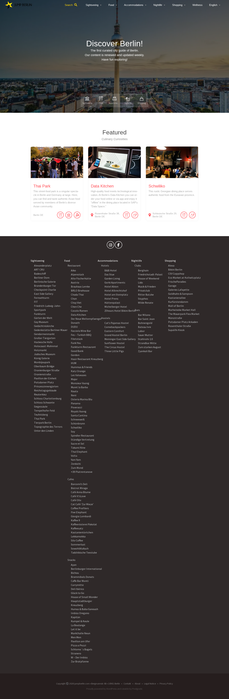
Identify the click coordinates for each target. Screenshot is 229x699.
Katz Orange (78, 371)
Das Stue (109, 274)
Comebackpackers (114, 327)
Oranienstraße (42, 374)
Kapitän (75, 617)
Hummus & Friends (81, 367)
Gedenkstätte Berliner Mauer (50, 330)
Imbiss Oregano (80, 613)
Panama (75, 403)
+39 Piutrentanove (81, 471)
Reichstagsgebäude (45, 390)
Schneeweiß (78, 419)
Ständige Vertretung (82, 439)
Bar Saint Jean (146, 319)
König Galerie (42, 358)
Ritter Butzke (146, 294)
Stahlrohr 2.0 (145, 339)
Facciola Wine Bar (81, 330)
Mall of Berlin (176, 305)
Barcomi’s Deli (79, 484)
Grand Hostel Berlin (115, 335)
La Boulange (78, 625)
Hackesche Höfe (43, 342)
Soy (73, 431)
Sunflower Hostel (114, 343)
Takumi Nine (78, 447)
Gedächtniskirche (44, 326)
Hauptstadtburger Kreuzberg (81, 603)
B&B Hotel (110, 270)
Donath (75, 322)
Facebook (118, 246)
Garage (172, 285)
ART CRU (39, 269)
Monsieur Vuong (80, 383)
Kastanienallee (177, 297)
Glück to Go (77, 593)
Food (111, 5)
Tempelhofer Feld (44, 410)
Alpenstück (77, 274)
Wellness (197, 5)
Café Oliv (76, 500)
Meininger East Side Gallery (120, 339)
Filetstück (76, 339)
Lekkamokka (78, 536)
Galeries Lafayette (178, 289)
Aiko (73, 270)
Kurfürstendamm (178, 301)
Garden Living (112, 278)
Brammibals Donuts (82, 577)
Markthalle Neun (80, 633)
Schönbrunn (78, 423)
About (137, 683)
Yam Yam (76, 459)
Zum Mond (77, 467)
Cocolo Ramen (79, 310)
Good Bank (77, 351)
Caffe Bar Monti (80, 581)
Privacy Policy (166, 683)
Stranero (76, 653)
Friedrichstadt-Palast (150, 274)
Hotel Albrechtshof (115, 290)
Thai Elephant (79, 451)
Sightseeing (92, 5)
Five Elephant (79, 512)
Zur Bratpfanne (80, 661)
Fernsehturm (41, 297)
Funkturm (39, 314)
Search (69, 5)
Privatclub (144, 290)
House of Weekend (148, 278)
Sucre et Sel (77, 443)
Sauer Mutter (145, 335)
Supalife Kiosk (176, 330)
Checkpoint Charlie (45, 289)
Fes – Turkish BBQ (81, 334)
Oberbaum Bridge (44, 366)
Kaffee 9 (75, 520)
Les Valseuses (78, 375)
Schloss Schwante (44, 402)
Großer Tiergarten (44, 338)
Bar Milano (144, 315)
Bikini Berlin (175, 269)
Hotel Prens (111, 298)
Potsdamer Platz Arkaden (183, 322)
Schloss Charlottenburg (48, 398)
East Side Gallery (43, 293)
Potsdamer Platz (44, 382)
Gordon (75, 355)
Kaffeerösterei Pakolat (84, 524)
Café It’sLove (78, 496)
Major (74, 379)
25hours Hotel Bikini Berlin (119, 310)
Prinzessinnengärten (46, 386)
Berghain (143, 270)
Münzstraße (175, 318)
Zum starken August (149, 347)
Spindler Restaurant (82, 435)
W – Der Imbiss (79, 657)
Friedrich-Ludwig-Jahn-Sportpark (47, 307)
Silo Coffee (77, 540)
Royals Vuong (78, 411)
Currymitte (77, 585)
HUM (73, 363)
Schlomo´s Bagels (81, 649)
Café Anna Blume (81, 492)
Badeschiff (40, 273)
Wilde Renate (145, 302)
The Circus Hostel (114, 347)
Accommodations (133, 5)
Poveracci (76, 407)
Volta (74, 455)
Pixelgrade (137, 688)
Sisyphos (143, 298)
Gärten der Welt (43, 318)
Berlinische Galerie (45, 281)
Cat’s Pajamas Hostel (116, 323)
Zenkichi (76, 463)
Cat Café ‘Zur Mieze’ (82, 504)
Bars (137, 310)
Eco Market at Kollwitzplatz (184, 277)
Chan (74, 298)
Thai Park (39, 418)
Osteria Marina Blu (81, 399)
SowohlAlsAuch (80, 548)
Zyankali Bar (145, 351)
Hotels (105, 265)
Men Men (76, 637)
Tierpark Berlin (42, 422)
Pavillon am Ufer (80, 641)
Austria (75, 282)
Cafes (71, 479)
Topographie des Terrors (48, 426)
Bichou (75, 572)
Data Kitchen (78, 314)
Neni (73, 395)
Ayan (73, 564)
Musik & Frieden (147, 286)
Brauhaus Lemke (80, 286)
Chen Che (76, 306)
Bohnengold (145, 323)
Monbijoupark (42, 362)
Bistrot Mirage (79, 488)
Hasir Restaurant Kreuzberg (87, 359)
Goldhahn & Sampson (180, 293)
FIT (36, 301)
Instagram (110, 246)
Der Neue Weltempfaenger (86, 318)
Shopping (177, 5)
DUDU (74, 326)
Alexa (171, 265)
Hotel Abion (111, 286)
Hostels (105, 318)
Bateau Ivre (144, 327)
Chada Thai (77, 294)
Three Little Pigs (114, 351)
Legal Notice (150, 683)
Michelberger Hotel (115, 306)
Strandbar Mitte (147, 343)
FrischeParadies (177, 281)
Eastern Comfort (114, 331)
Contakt (127, 683)
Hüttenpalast (112, 302)
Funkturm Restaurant (83, 347)
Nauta (74, 391)
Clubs (138, 265)
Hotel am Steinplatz (116, 294)
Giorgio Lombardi (81, 516)
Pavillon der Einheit (45, 378)
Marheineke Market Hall (182, 309)
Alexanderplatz (43, 265)
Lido (140, 282)
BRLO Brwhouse (80, 290)
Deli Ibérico (77, 589)
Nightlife (157, 5)
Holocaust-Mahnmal (46, 346)
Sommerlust (78, 544)
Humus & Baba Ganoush (84, 609)
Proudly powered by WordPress (101, 688)
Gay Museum (41, 322)
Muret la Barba (79, 387)
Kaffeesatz (77, 528)
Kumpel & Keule (80, 621)
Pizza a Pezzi (78, 645)
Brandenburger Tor (45, 285)
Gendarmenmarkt (44, 334)
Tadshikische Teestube (84, 552)
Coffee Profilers (80, 508)
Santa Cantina (79, 415)
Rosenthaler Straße (179, 326)
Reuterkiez (40, 394)
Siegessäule (40, 406)
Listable (125, 688)
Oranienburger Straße (46, 370)
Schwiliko (76, 427)
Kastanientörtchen (82, 532)
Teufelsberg (41, 414)
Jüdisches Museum (44, 354)
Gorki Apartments (114, 282)
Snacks (71, 560)
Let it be (75, 629)
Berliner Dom (41, 277)
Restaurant (74, 265)
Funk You (76, 343)
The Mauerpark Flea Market (183, 314)
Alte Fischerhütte (81, 278)
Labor (141, 331)
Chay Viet (76, 302)
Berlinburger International (86, 568)
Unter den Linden (44, 430)
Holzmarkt (40, 350)
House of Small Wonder (84, 597)
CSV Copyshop (176, 273)
